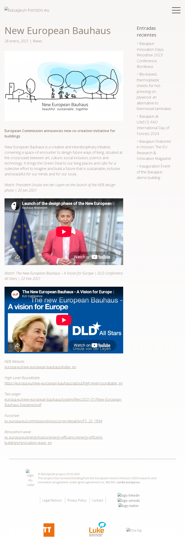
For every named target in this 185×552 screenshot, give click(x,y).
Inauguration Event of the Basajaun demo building (153, 171)
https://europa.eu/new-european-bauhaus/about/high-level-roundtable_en (64, 383)
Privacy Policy (76, 500)
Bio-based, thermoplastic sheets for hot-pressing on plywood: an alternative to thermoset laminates (154, 91)
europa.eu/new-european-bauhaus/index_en (40, 366)
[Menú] (176, 10)
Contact (97, 500)
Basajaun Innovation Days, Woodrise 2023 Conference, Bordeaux (150, 55)
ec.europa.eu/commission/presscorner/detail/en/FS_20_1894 (53, 421)
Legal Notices (52, 500)
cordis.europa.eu (128, 482)
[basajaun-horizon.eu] (27, 10)
